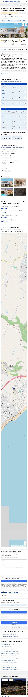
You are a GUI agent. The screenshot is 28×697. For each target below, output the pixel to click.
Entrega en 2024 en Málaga (8, 660)
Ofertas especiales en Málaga (9, 655)
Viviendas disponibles (12, 49)
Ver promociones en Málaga (9, 634)
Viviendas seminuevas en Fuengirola (10, 669)
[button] (14, 388)
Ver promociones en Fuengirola (9, 636)
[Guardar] (26, 24)
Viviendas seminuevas (7, 665)
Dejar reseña (14, 581)
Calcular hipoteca (14, 605)
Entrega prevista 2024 (7, 644)
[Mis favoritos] (23, 1)
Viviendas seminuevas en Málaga (9, 667)
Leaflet (13, 546)
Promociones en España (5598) (18, 4)
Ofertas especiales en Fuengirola (9, 658)
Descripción (3, 49)
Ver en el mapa (4, 18)
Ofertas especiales (6, 646)
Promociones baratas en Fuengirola (10, 653)
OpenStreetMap (23, 546)
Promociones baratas (7, 648)
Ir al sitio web (4, 617)
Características (21, 49)
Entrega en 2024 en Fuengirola (9, 662)
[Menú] (2, 1)
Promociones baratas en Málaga (9, 651)
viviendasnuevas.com (5, 4)
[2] (9, 558)
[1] (8, 558)
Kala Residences (13, 686)
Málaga (18, 1)
